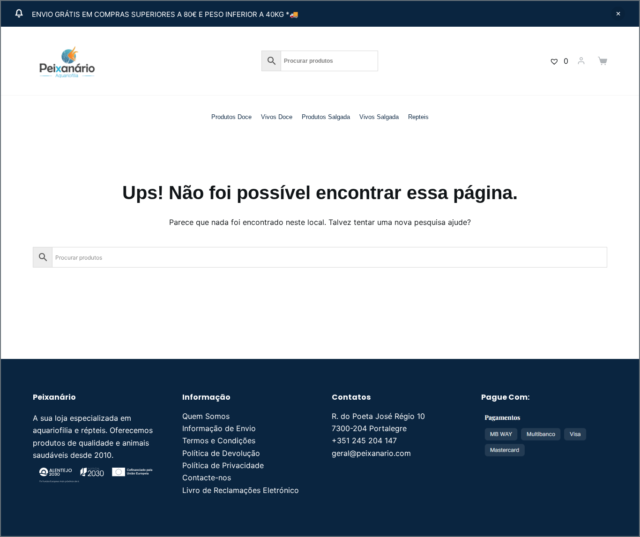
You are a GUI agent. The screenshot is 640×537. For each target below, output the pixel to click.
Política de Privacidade (223, 465)
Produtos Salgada (326, 116)
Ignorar (618, 14)
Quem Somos (206, 416)
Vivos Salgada (379, 116)
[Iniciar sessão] (581, 60)
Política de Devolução (221, 453)
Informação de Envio (219, 428)
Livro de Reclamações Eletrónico (240, 490)
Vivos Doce (276, 116)
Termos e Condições (218, 440)
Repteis (418, 116)
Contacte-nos (206, 477)
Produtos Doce (231, 116)
